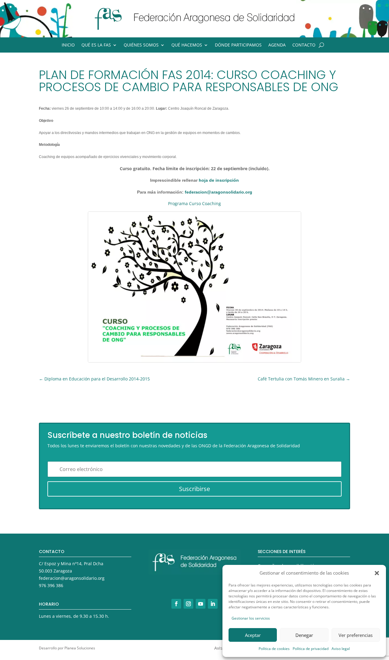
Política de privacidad (311, 648)
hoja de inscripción (219, 180)
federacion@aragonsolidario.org (218, 192)
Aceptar (253, 635)
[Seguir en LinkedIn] (213, 604)
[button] (377, 573)
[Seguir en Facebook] (176, 604)
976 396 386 (51, 585)
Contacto (303, 45)
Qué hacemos (186, 45)
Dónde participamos (238, 45)
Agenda (277, 45)
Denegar (304, 635)
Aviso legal (341, 648)
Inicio (68, 45)
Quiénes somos (141, 45)
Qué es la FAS (96, 45)
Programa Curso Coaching (194, 203)
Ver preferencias (356, 635)
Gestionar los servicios (251, 618)
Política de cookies (274, 648)
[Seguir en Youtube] (200, 604)
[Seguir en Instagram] (188, 604)
